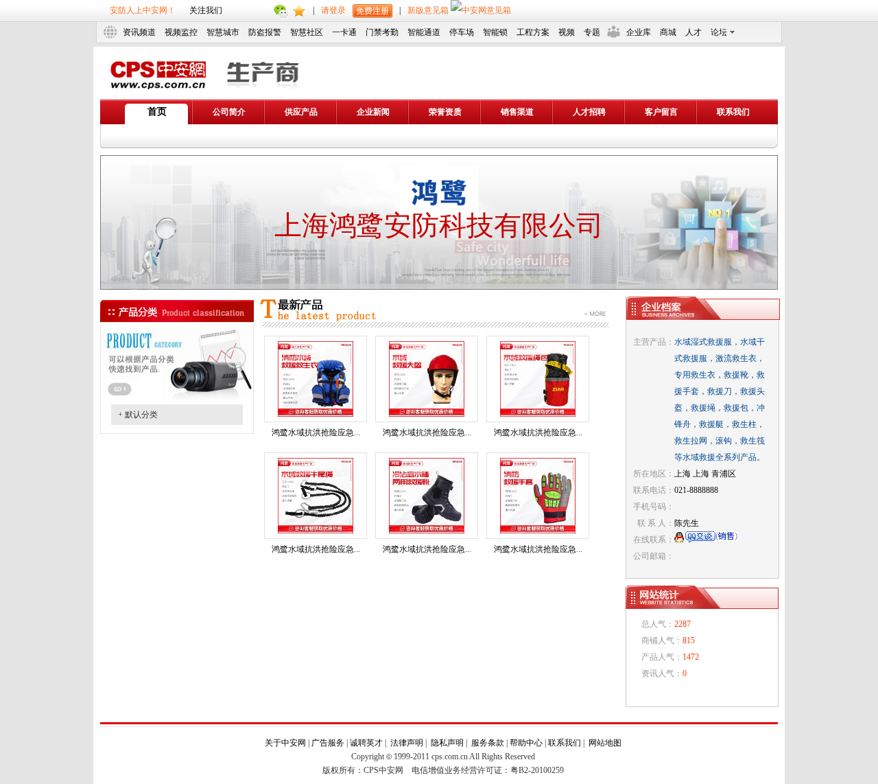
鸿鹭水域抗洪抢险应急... (316, 432)
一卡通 (344, 32)
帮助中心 (526, 743)
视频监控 (181, 32)
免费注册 (372, 11)
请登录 (333, 10)
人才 (693, 32)
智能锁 (495, 32)
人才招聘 (589, 112)
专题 (592, 32)
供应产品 (301, 112)
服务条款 (487, 743)
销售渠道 (517, 112)
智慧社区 (306, 32)
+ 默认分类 (138, 414)
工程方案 (533, 32)
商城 (668, 32)
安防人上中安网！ (143, 10)
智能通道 (423, 32)
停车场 (461, 32)
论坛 (719, 32)
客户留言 (661, 112)
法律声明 (406, 743)
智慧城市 (222, 32)
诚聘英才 (366, 743)
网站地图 (605, 743)
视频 (566, 32)
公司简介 (229, 112)
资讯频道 (139, 32)
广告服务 (327, 743)
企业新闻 (373, 112)
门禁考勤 (382, 32)
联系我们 (733, 112)
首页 (157, 111)
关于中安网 (285, 743)
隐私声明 (447, 743)
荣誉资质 (445, 112)
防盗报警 (264, 32)
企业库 (638, 32)
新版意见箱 (429, 10)
